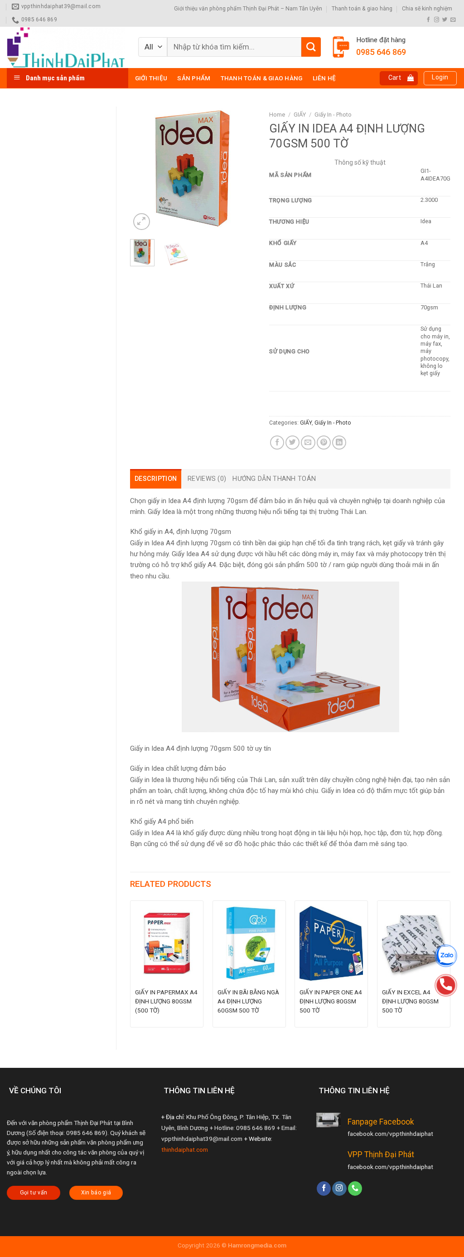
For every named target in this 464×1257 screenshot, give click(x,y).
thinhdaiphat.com (184, 1149)
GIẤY (300, 114)
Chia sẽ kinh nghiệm (427, 8)
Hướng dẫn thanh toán (274, 479)
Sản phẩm (193, 78)
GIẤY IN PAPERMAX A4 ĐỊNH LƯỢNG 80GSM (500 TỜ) (166, 1001)
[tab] (155, 479)
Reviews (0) (207, 479)
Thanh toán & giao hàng (362, 8)
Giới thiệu (151, 78)
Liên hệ (324, 78)
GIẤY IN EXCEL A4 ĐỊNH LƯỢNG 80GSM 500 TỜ (410, 1001)
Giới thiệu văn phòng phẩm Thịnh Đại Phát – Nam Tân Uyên (248, 8)
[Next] (241, 169)
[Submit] (311, 47)
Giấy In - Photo (333, 114)
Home (277, 114)
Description (156, 479)
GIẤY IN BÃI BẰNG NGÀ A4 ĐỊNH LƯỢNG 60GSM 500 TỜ (248, 1001)
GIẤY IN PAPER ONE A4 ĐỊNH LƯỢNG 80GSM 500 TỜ (331, 1001)
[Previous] (144, 169)
